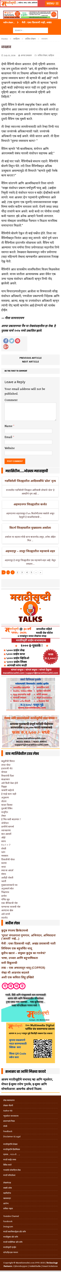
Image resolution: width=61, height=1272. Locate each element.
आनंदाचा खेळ (7, 910)
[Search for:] (30, 30)
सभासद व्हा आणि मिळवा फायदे (25, 1072)
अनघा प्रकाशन (26, 55)
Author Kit (7, 1110)
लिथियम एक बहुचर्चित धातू (16, 948)
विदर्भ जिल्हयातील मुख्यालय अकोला (30, 528)
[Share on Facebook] (5, 340)
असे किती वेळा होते (9, 783)
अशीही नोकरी (7, 877)
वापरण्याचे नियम (9, 1121)
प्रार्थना (4, 895)
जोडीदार (5, 823)
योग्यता (4, 772)
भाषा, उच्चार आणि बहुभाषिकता (19, 958)
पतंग (3, 852)
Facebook (7, 1221)
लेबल (3, 815)
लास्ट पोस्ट (5, 764)
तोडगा (4, 801)
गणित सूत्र (5, 899)
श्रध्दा (3, 866)
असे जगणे (5, 914)
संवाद (3, 873)
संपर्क (5, 1126)
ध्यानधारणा (6, 830)
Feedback (7, 1131)
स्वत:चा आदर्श (7, 870)
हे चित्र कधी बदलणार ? (11, 819)
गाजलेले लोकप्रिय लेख (11, 1170)
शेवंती (3, 848)
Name (9, 426)
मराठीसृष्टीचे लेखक (10, 1144)
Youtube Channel (11, 1216)
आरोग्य (5, 1203)
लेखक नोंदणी (8, 1105)
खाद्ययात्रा (7, 1198)
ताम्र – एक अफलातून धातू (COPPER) (23, 968)
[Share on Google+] (5, 346)
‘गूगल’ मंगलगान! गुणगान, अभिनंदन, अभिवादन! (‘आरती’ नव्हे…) (28, 936)
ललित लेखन (42, 55)
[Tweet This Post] (11, 340)
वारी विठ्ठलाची (9, 963)
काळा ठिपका (7, 804)
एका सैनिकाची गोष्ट (9, 903)
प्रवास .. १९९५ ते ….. (11, 1154)
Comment (11, 400)
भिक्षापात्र (5, 892)
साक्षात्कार (5, 779)
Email (9, 437)
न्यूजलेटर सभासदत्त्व (10, 1116)
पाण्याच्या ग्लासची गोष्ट (10, 906)
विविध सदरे (7, 1165)
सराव (3, 841)
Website (10, 448)
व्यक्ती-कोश (7, 1188)
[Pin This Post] (17, 340)
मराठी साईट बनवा (9, 1159)
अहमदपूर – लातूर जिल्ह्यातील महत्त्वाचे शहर (30, 551)
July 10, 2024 (9, 55)
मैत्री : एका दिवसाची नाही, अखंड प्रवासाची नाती (28, 943)
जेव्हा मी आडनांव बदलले (15, 972)
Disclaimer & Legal (11, 1136)
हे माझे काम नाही (8, 793)
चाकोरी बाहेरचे (7, 790)
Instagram (8, 1226)
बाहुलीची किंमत (8, 761)
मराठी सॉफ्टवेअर (9, 1175)
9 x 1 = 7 (5, 844)
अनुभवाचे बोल (7, 888)
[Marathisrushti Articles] (30, 7)
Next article (30, 361)
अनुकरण (5, 797)
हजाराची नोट (7, 768)
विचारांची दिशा (7, 775)
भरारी (3, 881)
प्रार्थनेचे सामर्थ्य (7, 826)
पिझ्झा (4, 786)
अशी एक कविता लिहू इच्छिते (17, 977)
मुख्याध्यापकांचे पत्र (9, 884)
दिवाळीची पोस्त (8, 859)
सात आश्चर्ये (6, 833)
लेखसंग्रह (7, 1182)
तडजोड (4, 917)
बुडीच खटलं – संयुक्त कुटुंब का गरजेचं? (23, 953)
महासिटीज (7, 1193)
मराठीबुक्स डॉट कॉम (10, 1237)
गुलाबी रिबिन (6, 808)
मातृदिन (4, 812)
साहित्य (16, 38)
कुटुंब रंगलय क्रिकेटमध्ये (14, 930)
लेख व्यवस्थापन (8, 1100)
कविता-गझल (8, 1208)
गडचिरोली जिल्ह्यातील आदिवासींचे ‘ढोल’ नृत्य (30, 481)
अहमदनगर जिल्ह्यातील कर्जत (30, 504)
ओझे (3, 837)
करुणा (4, 863)
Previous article (31, 357)
